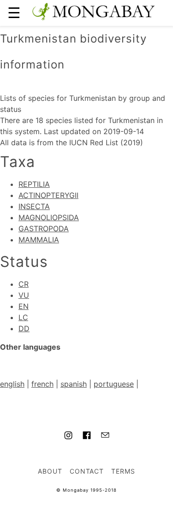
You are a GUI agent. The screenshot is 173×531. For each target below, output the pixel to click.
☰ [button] (14, 13)
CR (23, 284)
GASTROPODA (43, 228)
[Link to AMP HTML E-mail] (105, 436)
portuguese (114, 384)
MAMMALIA (38, 239)
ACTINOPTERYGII (48, 195)
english (12, 384)
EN (23, 306)
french (42, 384)
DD (24, 328)
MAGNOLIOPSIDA (48, 217)
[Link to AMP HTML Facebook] (87, 436)
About (50, 471)
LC (23, 317)
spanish (73, 384)
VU (23, 295)
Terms (123, 471)
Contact (87, 471)
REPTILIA (34, 184)
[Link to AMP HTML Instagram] (68, 436)
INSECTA (34, 206)
